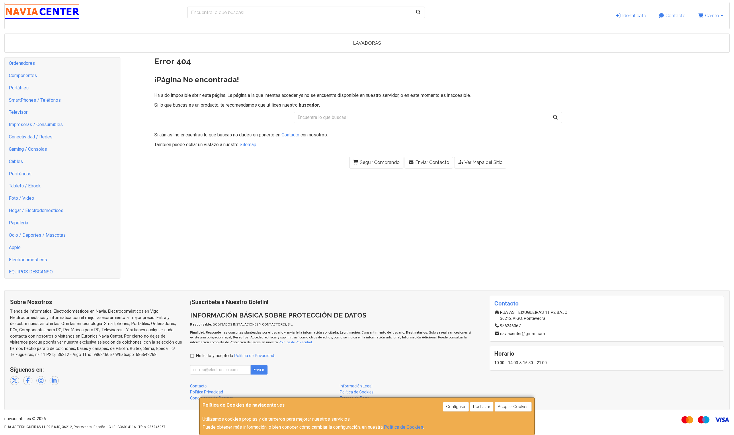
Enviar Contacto (431, 162)
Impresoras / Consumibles (36, 124)
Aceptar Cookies (513, 406)
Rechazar (481, 406)
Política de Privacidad (295, 342)
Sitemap (248, 144)
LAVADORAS (367, 43)
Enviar (258, 369)
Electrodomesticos (28, 259)
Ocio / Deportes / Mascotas (37, 235)
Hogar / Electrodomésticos (36, 210)
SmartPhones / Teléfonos (35, 100)
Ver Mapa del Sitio (483, 162)
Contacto (675, 15)
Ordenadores (22, 63)
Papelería (18, 223)
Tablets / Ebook (25, 186)
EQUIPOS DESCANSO (31, 272)
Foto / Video (21, 198)
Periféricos (20, 174)
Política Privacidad (206, 392)
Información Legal (356, 386)
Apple (15, 247)
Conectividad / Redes (30, 137)
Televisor (18, 112)
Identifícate (633, 15)
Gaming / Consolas (28, 149)
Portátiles (19, 88)
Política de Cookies (403, 427)
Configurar (456, 406)
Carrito (712, 15)
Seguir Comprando (379, 162)
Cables (16, 161)
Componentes (23, 75)
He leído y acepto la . (235, 355)
